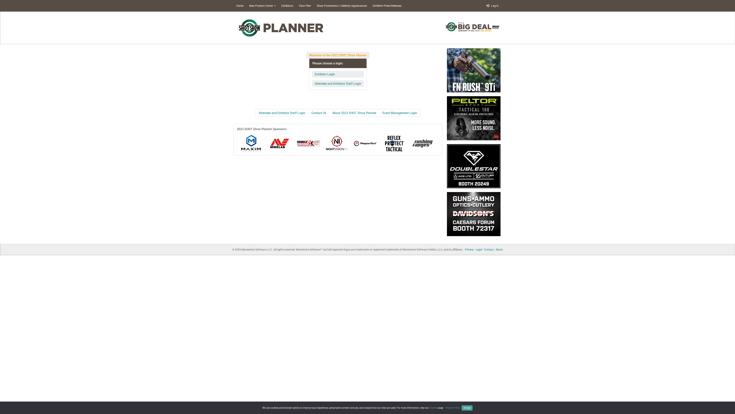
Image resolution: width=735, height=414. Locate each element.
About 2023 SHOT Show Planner (354, 113)
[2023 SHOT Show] (281, 28)
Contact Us (318, 113)
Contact (489, 249)
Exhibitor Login (325, 74)
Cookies (433, 408)
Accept (467, 408)
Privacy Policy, (453, 408)
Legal (479, 249)
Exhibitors (287, 5)
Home (239, 5)
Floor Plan (305, 5)
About (499, 249)
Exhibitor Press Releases (387, 5)
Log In (494, 5)
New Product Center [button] (261, 5)
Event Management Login (399, 113)
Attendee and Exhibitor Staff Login (338, 83)
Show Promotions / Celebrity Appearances (342, 5)
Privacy (469, 249)
